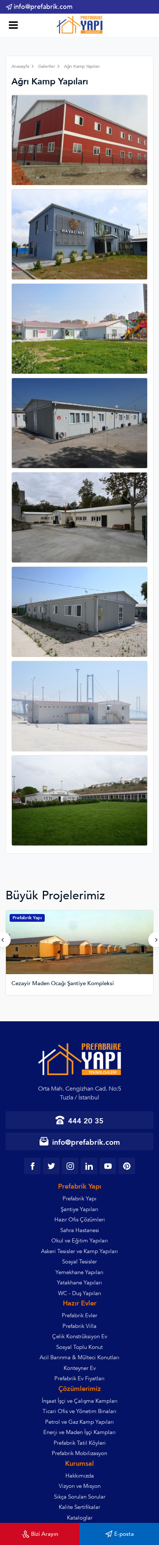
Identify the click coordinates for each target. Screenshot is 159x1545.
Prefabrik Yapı (79, 1198)
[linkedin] (89, 1166)
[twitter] (51, 1166)
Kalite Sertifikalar (79, 1507)
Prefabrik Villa (79, 1326)
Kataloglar (79, 1517)
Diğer (18, 918)
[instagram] (70, 1166)
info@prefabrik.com (43, 6)
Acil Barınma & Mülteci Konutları (79, 1357)
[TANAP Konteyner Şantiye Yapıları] (79, 948)
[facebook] (32, 1166)
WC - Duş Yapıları (79, 1293)
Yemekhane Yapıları (79, 1272)
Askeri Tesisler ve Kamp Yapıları (79, 1251)
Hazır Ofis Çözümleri (79, 1219)
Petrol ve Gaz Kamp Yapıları (79, 1422)
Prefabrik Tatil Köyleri (80, 1443)
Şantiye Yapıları (79, 1209)
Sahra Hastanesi (79, 1230)
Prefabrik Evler (79, 1315)
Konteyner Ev (80, 1368)
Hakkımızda (79, 1475)
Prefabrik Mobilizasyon (79, 1453)
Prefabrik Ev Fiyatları (79, 1378)
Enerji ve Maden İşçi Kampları (79, 1432)
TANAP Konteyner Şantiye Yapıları (54, 983)
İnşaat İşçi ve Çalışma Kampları (80, 1401)
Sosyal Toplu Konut (79, 1347)
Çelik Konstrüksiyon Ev (79, 1336)
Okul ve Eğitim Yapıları (79, 1240)
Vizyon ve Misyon (80, 1486)
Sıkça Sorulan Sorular (79, 1496)
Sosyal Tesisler (79, 1261)
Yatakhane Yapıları (79, 1282)
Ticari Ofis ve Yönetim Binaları (79, 1411)
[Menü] (12, 26)
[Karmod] (79, 25)
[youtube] (107, 1166)
